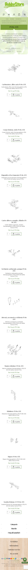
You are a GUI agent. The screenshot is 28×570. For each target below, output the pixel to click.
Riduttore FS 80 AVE (14, 411)
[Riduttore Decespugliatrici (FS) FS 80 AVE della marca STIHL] (14, 395)
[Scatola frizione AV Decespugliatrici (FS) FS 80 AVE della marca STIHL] (14, 486)
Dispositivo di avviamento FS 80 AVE (14, 175)
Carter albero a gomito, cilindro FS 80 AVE (14, 221)
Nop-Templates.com (16, 561)
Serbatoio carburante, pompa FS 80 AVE (14, 270)
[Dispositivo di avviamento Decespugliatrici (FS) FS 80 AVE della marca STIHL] (14, 159)
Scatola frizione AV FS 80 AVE (14, 502)
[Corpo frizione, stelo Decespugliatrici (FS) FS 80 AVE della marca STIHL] (14, 114)
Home (7, 18)
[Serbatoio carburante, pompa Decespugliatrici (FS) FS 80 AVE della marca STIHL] (14, 253)
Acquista (17, 95)
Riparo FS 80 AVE (14, 456)
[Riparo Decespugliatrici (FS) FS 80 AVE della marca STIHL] (14, 440)
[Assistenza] (25, 559)
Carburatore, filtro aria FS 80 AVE (14, 84)
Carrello (19, 15)
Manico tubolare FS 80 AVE (14, 366)
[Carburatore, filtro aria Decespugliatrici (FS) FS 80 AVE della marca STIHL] (14, 68)
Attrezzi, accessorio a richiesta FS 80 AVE (14, 318)
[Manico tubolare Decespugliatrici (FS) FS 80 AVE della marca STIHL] (14, 350)
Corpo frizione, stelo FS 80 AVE (14, 130)
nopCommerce (16, 560)
